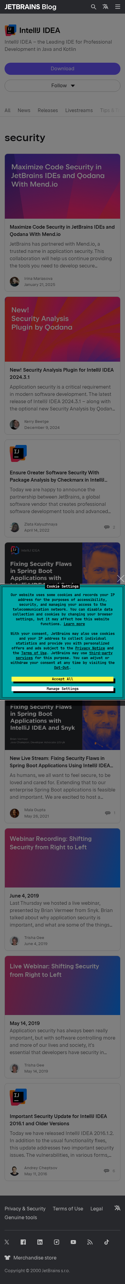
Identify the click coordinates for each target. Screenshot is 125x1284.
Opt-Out (61, 667)
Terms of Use (34, 653)
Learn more (74, 624)
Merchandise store (33, 1258)
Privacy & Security (25, 1209)
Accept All (62, 679)
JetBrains (51, 1270)
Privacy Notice (90, 648)
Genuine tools (21, 1217)
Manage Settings (63, 688)
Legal (96, 1209)
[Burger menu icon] (117, 6)
